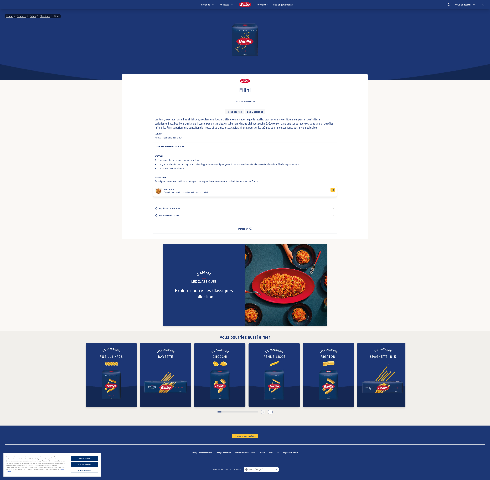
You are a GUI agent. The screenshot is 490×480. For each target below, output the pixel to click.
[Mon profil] (483, 5)
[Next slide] (270, 412)
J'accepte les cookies (84, 458)
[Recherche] (448, 4)
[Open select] (276, 469)
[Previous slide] (263, 412)
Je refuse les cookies (84, 464)
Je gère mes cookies (290, 453)
